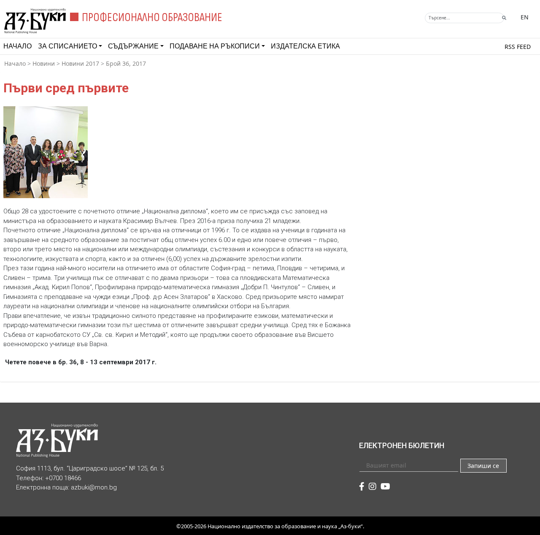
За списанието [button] (67, 46)
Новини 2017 (80, 63)
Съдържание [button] (133, 46)
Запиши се (483, 466)
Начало (17, 46)
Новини (43, 63)
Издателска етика (305, 46)
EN (525, 17)
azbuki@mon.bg (94, 487)
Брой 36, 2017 (126, 63)
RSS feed (518, 47)
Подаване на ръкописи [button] (215, 46)
